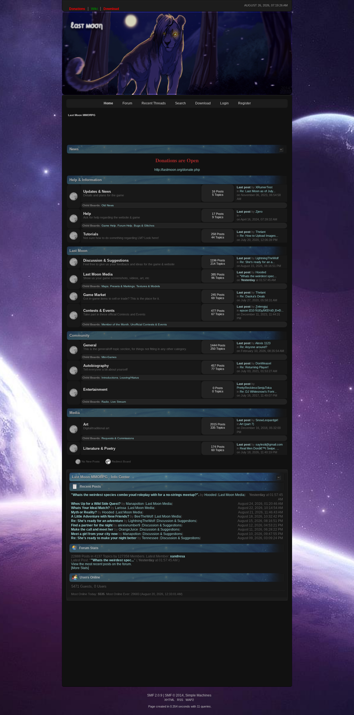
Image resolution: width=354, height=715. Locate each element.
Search (180, 103)
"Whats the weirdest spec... (258, 276)
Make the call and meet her (92, 529)
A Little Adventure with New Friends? (100, 516)
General (90, 345)
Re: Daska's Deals (252, 296)
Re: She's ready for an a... (257, 262)
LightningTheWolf (267, 258)
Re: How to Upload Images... (259, 235)
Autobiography (96, 366)
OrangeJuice (128, 529)
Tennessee (150, 538)
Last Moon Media (98, 274)
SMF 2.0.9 (154, 695)
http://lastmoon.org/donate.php (177, 170)
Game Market (94, 295)
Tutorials (90, 234)
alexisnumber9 (129, 525)
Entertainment (95, 389)
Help (87, 214)
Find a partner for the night (92, 525)
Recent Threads (154, 103)
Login (224, 103)
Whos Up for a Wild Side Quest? (96, 504)
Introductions (109, 377)
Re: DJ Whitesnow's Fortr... (258, 391)
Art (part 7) (247, 424)
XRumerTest (264, 187)
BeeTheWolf (143, 516)
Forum (127, 103)
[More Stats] (80, 568)
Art (85, 424)
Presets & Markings (122, 286)
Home (108, 103)
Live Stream (118, 401)
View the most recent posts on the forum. (101, 564)
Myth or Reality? (84, 512)
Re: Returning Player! (254, 367)
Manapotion (135, 504)
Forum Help (125, 225)
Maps (104, 286)
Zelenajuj (261, 306)
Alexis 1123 (262, 343)
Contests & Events (98, 310)
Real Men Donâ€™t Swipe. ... (259, 448)
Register (244, 103)
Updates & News (97, 191)
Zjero (259, 211)
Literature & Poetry (99, 448)
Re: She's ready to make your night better (104, 538)
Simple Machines (198, 695)
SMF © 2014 (174, 695)
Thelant (261, 231)
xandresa (177, 556)
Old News (107, 205)
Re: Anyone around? (253, 347)
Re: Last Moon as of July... (257, 191)
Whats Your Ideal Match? (90, 508)
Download (203, 103)
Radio (105, 401)
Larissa (120, 508)
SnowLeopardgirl (267, 420)
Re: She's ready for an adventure (97, 521)
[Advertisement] (167, 132)
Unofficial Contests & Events (149, 324)
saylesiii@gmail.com (269, 444)
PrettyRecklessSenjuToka (254, 387)
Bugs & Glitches (144, 225)
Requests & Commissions (117, 438)
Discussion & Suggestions (106, 260)
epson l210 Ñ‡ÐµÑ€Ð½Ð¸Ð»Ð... (261, 310)
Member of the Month (115, 324)
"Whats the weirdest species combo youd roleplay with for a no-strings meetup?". (135, 495)
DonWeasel (263, 363)
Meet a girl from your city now (94, 534)
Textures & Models (148, 286)
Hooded (261, 272)
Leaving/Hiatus (129, 377)
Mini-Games (108, 357)
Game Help (108, 225)
